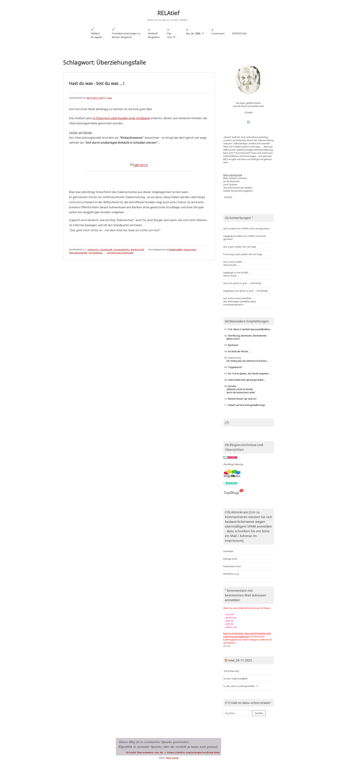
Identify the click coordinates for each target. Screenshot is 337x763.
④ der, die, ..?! (195, 33)
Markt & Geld (137, 249)
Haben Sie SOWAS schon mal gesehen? (250, 228)
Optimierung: (246, 359)
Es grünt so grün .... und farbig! (245, 283)
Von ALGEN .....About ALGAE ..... (234, 263)
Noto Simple (172, 757)
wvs (110, 97)
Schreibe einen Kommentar (120, 252)
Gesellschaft (106, 249)
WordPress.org (231, 573)
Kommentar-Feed (232, 566)
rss (225, 645)
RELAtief (168, 13)
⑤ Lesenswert (218, 31)
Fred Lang (228, 254)
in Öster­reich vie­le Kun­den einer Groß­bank (121, 118)
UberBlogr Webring (233, 464)
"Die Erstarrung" (231, 671)
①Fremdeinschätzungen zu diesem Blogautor (126, 33)
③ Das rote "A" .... (173, 33)
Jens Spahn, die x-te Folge (243, 246)
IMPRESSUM (239, 33)
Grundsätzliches (122, 249)
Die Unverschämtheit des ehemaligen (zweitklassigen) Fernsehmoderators (239, 301)
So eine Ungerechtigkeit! (235, 678)
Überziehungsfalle (78, 252)
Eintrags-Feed (230, 558)
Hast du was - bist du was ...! (96, 83)
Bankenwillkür (176, 249)
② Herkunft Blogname (154, 33)
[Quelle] (249, 112)
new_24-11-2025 (240, 660)
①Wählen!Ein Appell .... (97, 33)
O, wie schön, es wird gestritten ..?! (240, 686)
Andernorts (93, 249)
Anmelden (228, 551)
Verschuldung (95, 252)
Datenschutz (190, 249)
